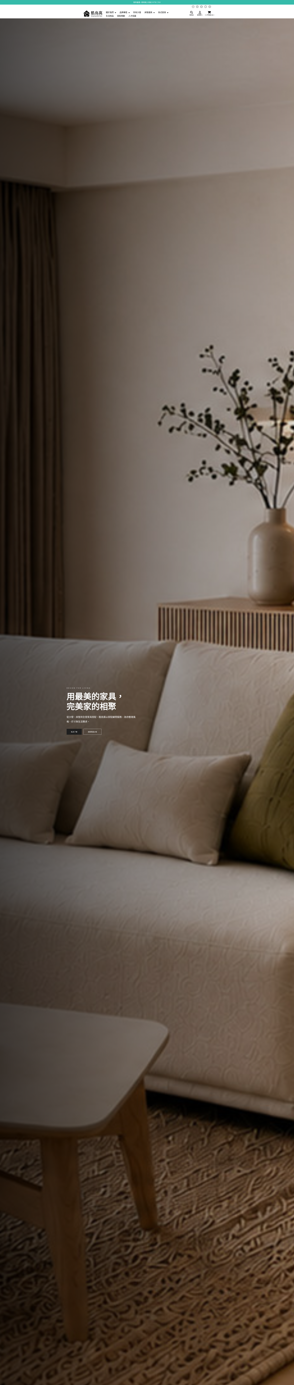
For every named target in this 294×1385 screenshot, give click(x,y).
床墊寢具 (148, 12)
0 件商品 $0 (210, 15)
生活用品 (110, 16)
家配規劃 (121, 16)
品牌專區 (124, 12)
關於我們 (110, 12)
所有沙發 (137, 12)
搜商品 (191, 15)
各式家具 (162, 12)
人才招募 (132, 16)
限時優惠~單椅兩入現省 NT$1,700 (147, 2)
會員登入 (200, 15)
